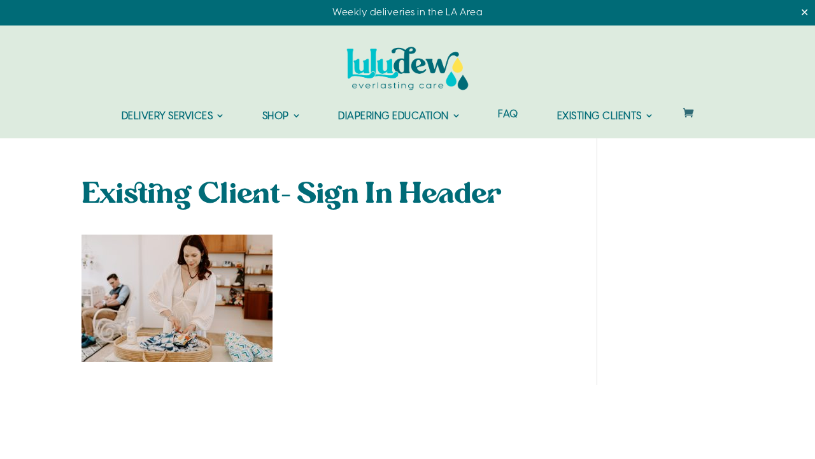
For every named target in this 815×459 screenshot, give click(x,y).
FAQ (508, 115)
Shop (275, 116)
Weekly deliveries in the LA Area (407, 13)
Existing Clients (599, 116)
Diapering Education (393, 116)
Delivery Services (167, 116)
